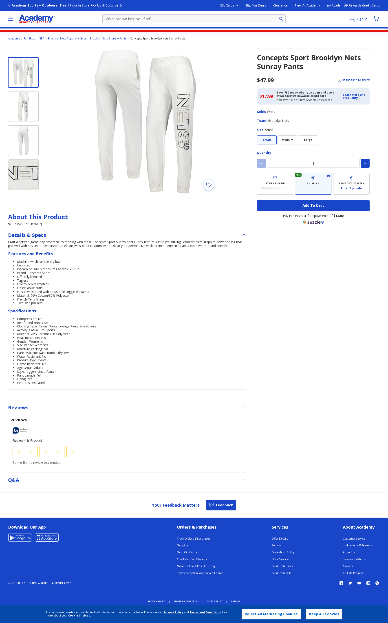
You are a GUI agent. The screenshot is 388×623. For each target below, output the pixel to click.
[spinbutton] (313, 163)
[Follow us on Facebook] (341, 583)
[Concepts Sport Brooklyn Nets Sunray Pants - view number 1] (23, 72)
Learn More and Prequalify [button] (354, 96)
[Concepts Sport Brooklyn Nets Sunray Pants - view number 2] (23, 106)
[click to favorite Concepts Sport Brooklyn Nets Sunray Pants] (209, 185)
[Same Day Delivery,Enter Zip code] (351, 183)
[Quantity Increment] (365, 163)
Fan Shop (29, 38)
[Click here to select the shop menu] (10, 18)
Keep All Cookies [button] (324, 614)
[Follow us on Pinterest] (377, 583)
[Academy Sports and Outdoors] (37, 18)
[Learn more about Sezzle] (313, 222)
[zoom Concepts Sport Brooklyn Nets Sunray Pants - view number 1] (145, 121)
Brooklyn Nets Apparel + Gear (67, 38)
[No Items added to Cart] (376, 18)
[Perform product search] (281, 18)
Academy (14, 38)
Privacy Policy (173, 612)
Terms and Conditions (205, 612)
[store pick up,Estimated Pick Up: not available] (275, 183)
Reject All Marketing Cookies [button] (271, 614)
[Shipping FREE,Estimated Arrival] (313, 183)
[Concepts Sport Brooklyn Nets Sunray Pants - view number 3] (23, 141)
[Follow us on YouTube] (359, 583)
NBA (41, 38)
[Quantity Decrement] (261, 163)
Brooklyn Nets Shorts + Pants (108, 38)
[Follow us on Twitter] (350, 583)
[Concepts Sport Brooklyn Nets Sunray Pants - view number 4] (23, 175)
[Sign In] (352, 18)
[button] (355, 96)
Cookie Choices (79, 615)
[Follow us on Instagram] (368, 583)
